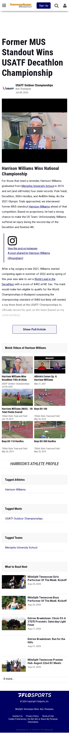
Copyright (31, 701)
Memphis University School (38, 186)
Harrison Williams (39, 206)
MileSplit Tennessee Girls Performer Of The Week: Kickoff (47, 578)
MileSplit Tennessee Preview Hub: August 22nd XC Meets (45, 661)
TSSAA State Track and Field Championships (14, 416)
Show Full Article (34, 329)
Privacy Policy (32, 716)
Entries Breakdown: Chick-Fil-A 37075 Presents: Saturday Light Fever (47, 621)
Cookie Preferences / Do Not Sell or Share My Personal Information (33, 720)
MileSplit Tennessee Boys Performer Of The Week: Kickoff (47, 599)
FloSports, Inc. (42, 701)
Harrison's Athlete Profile (34, 463)
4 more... (8, 679)
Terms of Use (48, 716)
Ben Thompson (23, 89)
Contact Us (17, 716)
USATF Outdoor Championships (34, 85)
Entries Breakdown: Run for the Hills (46, 641)
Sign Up (43, 5)
